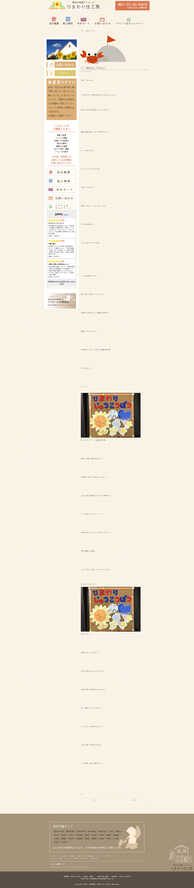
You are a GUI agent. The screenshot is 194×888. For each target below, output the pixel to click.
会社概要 (63, 856)
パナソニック (88, 867)
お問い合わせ (91, 856)
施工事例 (72, 856)
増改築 (75, 858)
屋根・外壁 (94, 858)
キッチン (53, 858)
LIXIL (53, 867)
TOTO (81, 867)
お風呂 (60, 858)
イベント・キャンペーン (104, 856)
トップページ (54, 856)
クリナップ (60, 867)
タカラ (75, 867)
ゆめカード (81, 856)
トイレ (68, 858)
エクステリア (84, 858)
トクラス (68, 867)
